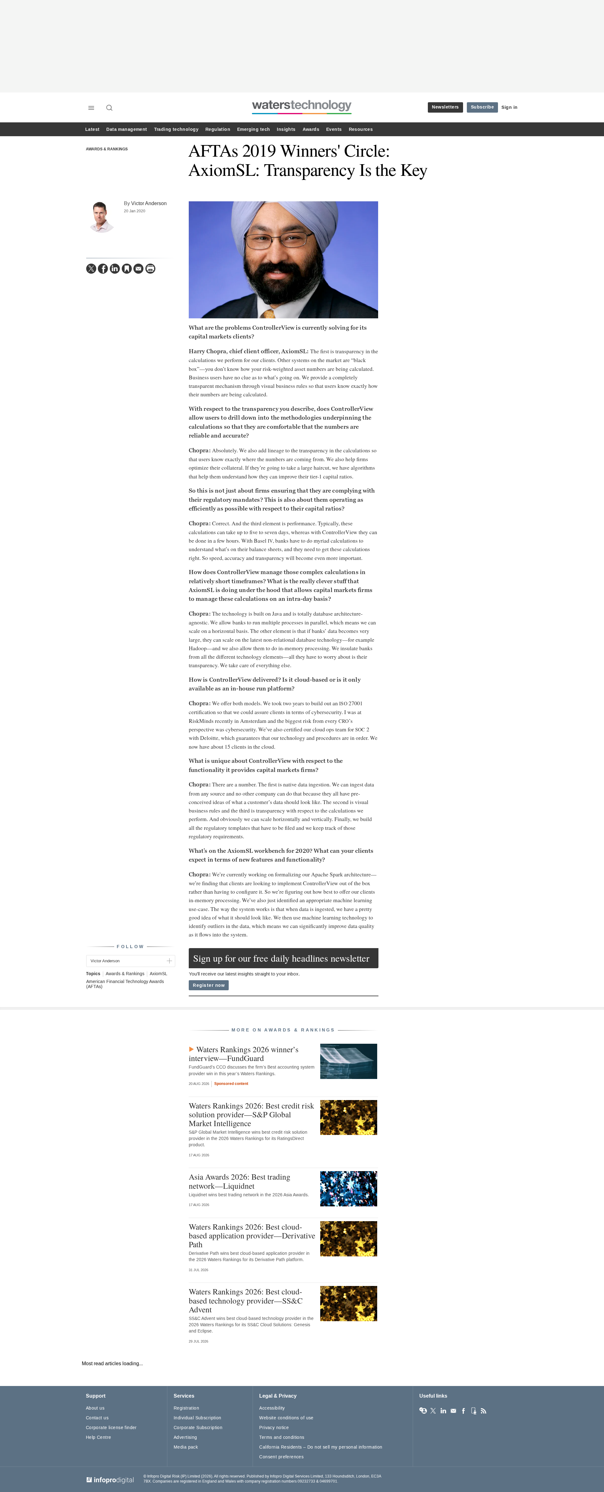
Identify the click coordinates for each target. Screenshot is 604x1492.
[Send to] (138, 269)
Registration (186, 1408)
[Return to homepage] (302, 114)
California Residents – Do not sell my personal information (320, 1447)
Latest (92, 129)
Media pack (186, 1447)
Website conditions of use (286, 1418)
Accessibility (272, 1408)
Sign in (509, 107)
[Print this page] (150, 269)
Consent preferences (281, 1457)
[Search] (110, 108)
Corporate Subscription (198, 1428)
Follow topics (423, 1411)
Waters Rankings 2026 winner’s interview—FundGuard (244, 1053)
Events (334, 129)
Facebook (463, 1411)
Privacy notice (274, 1428)
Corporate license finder (111, 1428)
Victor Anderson (149, 203)
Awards (311, 129)
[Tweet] (91, 269)
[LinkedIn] (115, 269)
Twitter (433, 1411)
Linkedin (443, 1411)
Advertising (185, 1437)
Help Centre (98, 1437)
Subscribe (482, 107)
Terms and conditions (281, 1437)
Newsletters (445, 107)
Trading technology (176, 129)
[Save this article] (127, 269)
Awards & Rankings (107, 149)
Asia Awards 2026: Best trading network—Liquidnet (239, 1181)
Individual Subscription (197, 1418)
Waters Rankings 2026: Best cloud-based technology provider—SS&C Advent (246, 1300)
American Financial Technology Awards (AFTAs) (125, 984)
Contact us (97, 1418)
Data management (126, 129)
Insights (286, 129)
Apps (473, 1411)
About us (95, 1408)
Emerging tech (253, 129)
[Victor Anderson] (102, 217)
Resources (361, 129)
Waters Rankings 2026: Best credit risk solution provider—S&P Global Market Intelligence (251, 1114)
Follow (130, 946)
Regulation (217, 129)
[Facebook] (103, 269)
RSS (483, 1411)
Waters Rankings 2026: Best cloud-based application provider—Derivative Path (252, 1235)
